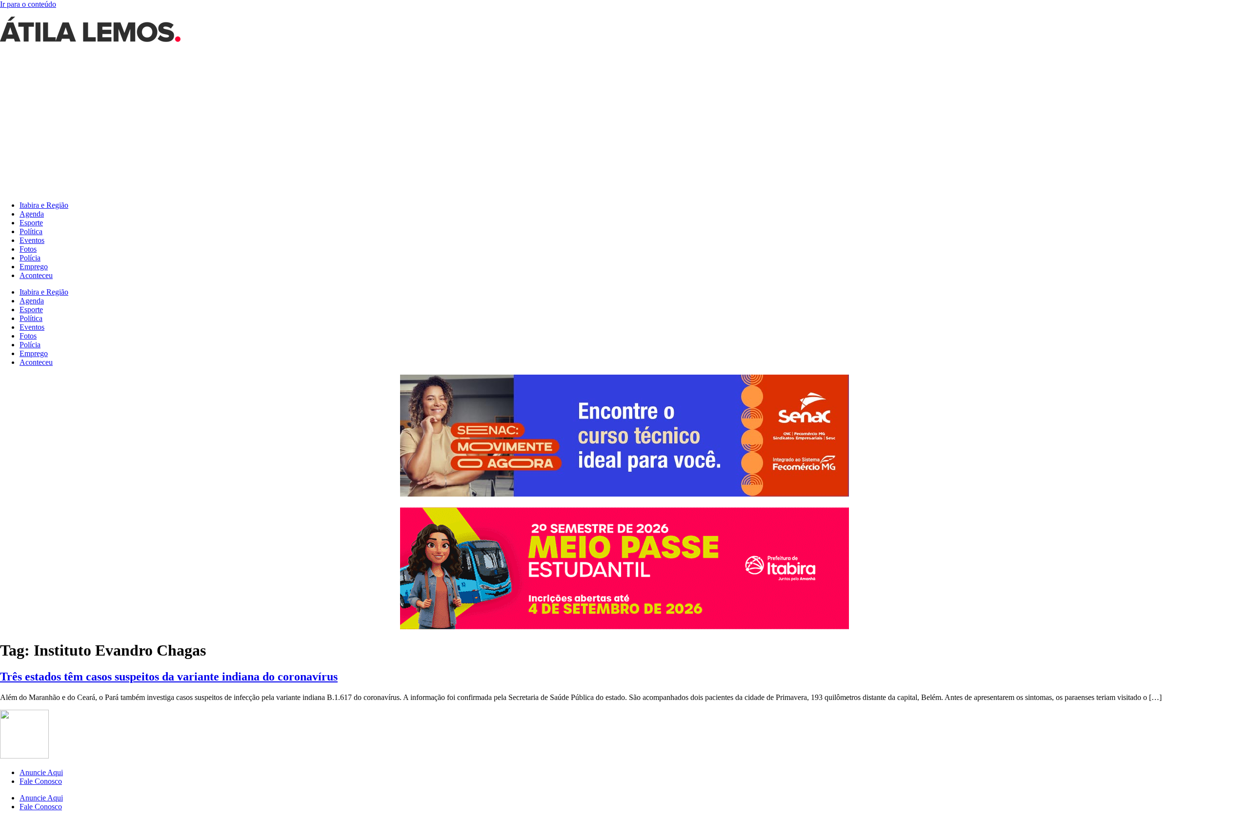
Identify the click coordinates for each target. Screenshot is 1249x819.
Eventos (32, 240)
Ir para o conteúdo (28, 4)
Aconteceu (36, 275)
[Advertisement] (624, 125)
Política (31, 231)
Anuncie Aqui (41, 772)
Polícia (30, 258)
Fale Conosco (41, 781)
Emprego (34, 266)
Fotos (28, 249)
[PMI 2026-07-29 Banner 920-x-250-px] (624, 626)
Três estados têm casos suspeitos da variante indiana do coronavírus (169, 676)
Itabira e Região (44, 205)
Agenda (32, 214)
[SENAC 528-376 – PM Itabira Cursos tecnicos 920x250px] (624, 494)
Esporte (31, 223)
